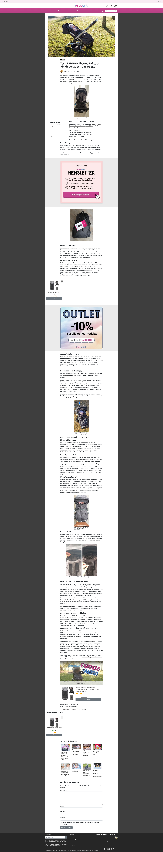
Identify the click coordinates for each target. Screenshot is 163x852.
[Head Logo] (81, 5)
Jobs (60, 848)
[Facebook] (114, 849)
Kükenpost (5, 1)
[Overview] (102, 6)
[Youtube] (112, 849)
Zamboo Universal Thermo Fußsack (72, 81)
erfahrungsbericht (66, 709)
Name (62, 806)
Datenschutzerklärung (81, 683)
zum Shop (158, 1)
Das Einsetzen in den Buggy (55, 126)
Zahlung (73, 841)
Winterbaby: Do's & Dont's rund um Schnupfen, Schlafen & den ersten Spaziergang (97, 773)
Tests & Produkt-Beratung (86, 10)
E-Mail (62, 812)
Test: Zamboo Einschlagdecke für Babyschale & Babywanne (76, 752)
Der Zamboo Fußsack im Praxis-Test (57, 128)
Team (62, 848)
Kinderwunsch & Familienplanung (54, 10)
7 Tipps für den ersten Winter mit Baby (76, 771)
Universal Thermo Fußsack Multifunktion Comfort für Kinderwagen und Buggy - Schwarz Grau (87, 689)
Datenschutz (52, 848)
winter (84, 709)
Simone (113, 56)
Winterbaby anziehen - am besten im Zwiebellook (86, 753)
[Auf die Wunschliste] (62, 281)
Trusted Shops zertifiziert (102, 837)
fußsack (74, 709)
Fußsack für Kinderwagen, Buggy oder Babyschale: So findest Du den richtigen (64, 756)
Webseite (62, 817)
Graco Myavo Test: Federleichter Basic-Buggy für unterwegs (86, 773)
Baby (77, 10)
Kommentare (64, 790)
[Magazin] (105, 849)
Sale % (73, 845)
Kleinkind (97, 10)
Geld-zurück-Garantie (101, 839)
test (79, 709)
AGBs (57, 848)
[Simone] (61, 71)
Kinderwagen (66, 375)
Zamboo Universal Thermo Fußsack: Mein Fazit (58, 136)
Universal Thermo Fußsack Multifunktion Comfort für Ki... (54, 292)
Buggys (74, 375)
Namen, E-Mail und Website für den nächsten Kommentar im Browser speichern (80, 823)
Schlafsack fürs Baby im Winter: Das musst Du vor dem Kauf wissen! (65, 773)
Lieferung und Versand (77, 839)
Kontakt (73, 843)
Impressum (47, 848)
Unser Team (103, 10)
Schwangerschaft (69, 10)
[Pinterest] (109, 849)
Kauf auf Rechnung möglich (103, 841)
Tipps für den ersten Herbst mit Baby (97, 753)
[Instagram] (107, 849)
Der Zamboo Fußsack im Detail (56, 124)
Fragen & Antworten (76, 837)
